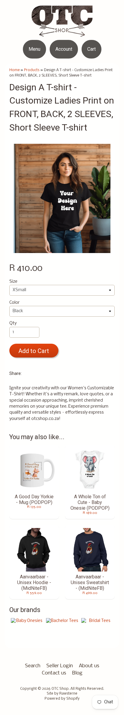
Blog (77, 673)
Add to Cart (33, 350)
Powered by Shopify (62, 699)
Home (14, 70)
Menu (34, 49)
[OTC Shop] (62, 33)
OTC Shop (60, 689)
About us (89, 666)
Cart (91, 49)
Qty (13, 323)
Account (63, 49)
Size (13, 281)
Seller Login (59, 666)
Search (32, 666)
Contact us (54, 673)
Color (14, 302)
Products (31, 70)
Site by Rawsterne (62, 693)
